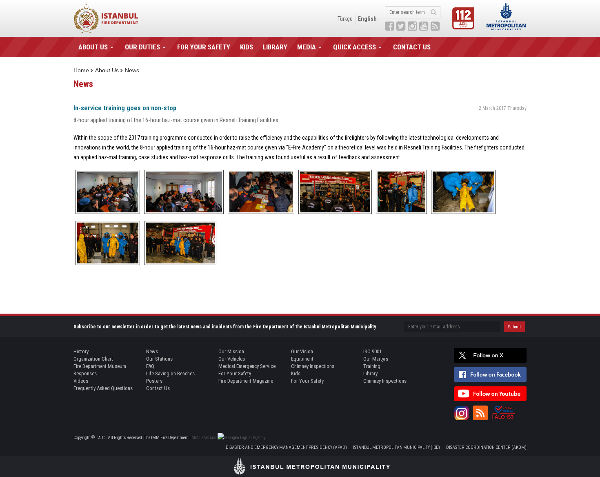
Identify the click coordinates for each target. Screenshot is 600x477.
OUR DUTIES (142, 47)
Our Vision (302, 351)
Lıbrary (370, 373)
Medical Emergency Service (247, 366)
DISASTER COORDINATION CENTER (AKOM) (486, 447)
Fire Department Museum (99, 366)
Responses (85, 373)
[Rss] (480, 413)
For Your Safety (234, 373)
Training (371, 366)
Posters (154, 381)
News (132, 70)
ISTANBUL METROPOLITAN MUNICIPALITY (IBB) (396, 447)
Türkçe (345, 19)
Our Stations (159, 359)
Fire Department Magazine (245, 381)
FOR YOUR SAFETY (203, 47)
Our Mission (231, 351)
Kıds (295, 373)
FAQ (150, 366)
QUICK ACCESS (354, 47)
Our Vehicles (231, 359)
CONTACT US (412, 47)
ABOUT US (93, 47)
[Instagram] (461, 413)
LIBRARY (275, 47)
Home (81, 70)
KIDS (246, 47)
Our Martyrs (375, 359)
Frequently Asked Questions (103, 388)
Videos (80, 381)
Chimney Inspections (312, 366)
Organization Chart (93, 359)
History (81, 351)
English (367, 19)
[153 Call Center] (503, 413)
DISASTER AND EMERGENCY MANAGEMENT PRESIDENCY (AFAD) (286, 447)
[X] (490, 355)
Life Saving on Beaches (170, 373)
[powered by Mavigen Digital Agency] (242, 437)
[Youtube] (490, 393)
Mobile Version (204, 437)
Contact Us (158, 388)
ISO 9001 (372, 351)
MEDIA (306, 47)
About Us (107, 70)
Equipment (302, 359)
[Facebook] (490, 374)
